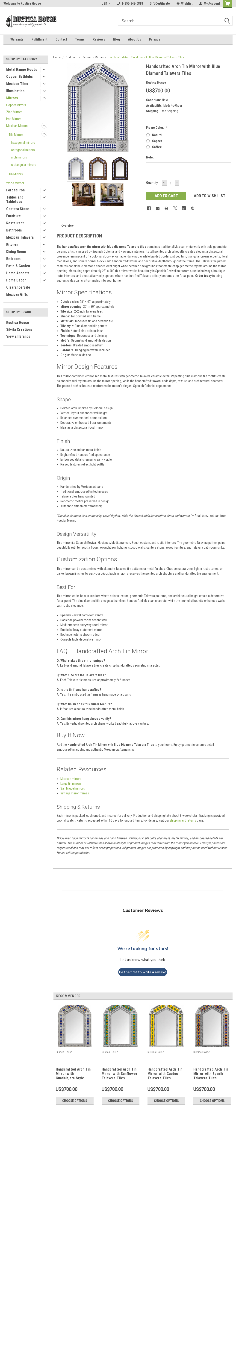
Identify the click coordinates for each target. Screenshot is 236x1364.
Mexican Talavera (20, 237)
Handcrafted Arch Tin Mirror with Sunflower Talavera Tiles (119, 1073)
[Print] (166, 208)
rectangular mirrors (23, 165)
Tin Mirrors (16, 174)
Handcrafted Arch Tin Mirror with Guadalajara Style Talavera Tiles (73, 1074)
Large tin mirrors (71, 783)
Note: (150, 157)
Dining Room (16, 251)
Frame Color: (157, 127)
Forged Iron (15, 190)
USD (104, 3)
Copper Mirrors (16, 105)
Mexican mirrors (70, 779)
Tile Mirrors (16, 135)
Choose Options (74, 1101)
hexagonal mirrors (23, 142)
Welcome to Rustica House (22, 3)
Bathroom (14, 230)
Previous (57, 107)
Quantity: (152, 182)
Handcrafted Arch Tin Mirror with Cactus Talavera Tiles (165, 1073)
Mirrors (12, 98)
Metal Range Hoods (21, 69)
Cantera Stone (17, 209)
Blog (116, 39)
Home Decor (16, 280)
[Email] (157, 208)
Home (57, 57)
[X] (175, 208)
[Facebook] (149, 208)
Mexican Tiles (17, 84)
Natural (157, 135)
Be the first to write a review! (142, 972)
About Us (134, 39)
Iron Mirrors (13, 119)
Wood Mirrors (15, 183)
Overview (67, 225)
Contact (61, 39)
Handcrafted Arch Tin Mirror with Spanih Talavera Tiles (210, 1073)
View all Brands (18, 336)
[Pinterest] (193, 208)
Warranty (17, 39)
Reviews (99, 39)
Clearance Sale (18, 287)
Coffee (157, 147)
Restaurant (15, 223)
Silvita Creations (19, 329)
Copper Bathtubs (19, 76)
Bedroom (13, 259)
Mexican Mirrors (17, 126)
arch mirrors (19, 157)
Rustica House (17, 322)
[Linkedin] (184, 208)
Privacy (154, 39)
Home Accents (18, 273)
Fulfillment (39, 39)
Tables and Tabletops (14, 199)
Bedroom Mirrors (93, 57)
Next (138, 107)
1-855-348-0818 (132, 3)
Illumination (15, 91)
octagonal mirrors (23, 150)
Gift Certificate (160, 3)
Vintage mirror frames (74, 793)
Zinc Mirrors (14, 112)
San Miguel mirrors (72, 788)
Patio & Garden (18, 266)
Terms (80, 39)
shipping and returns (183, 820)
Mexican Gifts (17, 294)
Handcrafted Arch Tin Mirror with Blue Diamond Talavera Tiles (146, 57)
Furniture (13, 216)
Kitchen (12, 244)
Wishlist (186, 3)
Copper (157, 141)
